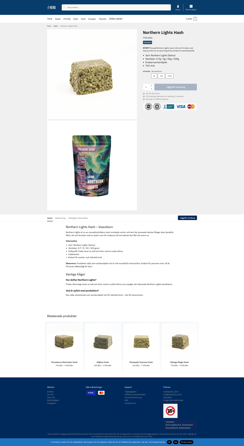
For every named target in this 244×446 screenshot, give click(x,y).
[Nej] (241, 442)
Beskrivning (60, 218)
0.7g (146, 76)
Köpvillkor (167, 397)
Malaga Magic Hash (179, 362)
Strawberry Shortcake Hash (64, 362)
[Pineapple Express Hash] (141, 341)
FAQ (126, 400)
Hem (49, 26)
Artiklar (50, 391)
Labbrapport (147, 42)
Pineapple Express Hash (141, 362)
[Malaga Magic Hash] (179, 341)
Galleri (50, 218)
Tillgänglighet (130, 391)
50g (161, 76)
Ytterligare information (78, 218)
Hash (56, 26)
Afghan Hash (103, 362)
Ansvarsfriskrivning (133, 397)
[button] (191, 19)
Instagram (51, 403)
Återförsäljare (191, 9)
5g (154, 76)
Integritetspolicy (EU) (172, 394)
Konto (178, 9)
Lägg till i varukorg (175, 87)
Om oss (50, 394)
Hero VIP (51, 397)
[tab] (50, 218)
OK (169, 442)
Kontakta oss (130, 403)
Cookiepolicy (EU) (170, 391)
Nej (175, 442)
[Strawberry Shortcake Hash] (64, 341)
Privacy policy (186, 442)
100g (170, 76)
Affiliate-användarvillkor (135, 394)
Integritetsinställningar (173, 400)
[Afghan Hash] (103, 341)
